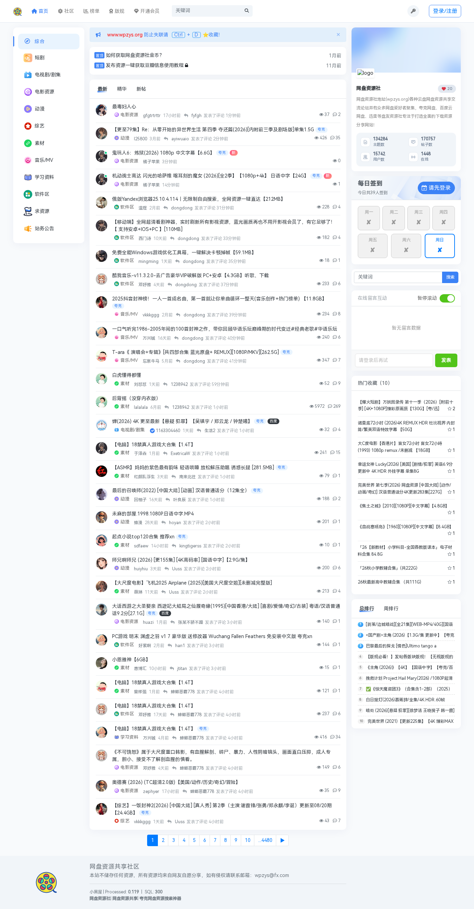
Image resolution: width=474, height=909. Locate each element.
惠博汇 (140, 668)
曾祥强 (140, 691)
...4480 (265, 840)
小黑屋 (96, 892)
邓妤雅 (145, 284)
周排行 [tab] (391, 608)
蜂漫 (138, 522)
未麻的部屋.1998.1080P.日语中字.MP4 (153, 514)
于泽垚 (140, 453)
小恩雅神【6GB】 (131, 659)
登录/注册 (445, 11)
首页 (42, 11)
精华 (122, 89)
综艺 (39, 126)
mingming (149, 261)
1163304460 (168, 430)
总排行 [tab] (366, 608)
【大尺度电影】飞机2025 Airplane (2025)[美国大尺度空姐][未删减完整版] (192, 583)
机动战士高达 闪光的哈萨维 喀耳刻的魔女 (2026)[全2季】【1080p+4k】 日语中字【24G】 (210, 176)
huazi (149, 622)
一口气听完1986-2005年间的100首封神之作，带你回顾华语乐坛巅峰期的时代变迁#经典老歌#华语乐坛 (224, 329)
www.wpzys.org (124, 35)
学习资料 (44, 177)
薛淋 (138, 592)
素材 (39, 143)
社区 (68, 11)
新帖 (141, 89)
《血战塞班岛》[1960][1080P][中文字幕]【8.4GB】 (406, 526)
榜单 (94, 11)
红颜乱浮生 (145, 476)
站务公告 (44, 228)
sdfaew (142, 546)
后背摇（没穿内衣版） (136, 398)
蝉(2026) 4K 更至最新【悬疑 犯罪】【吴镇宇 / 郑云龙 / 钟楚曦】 (182, 421)
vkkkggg (151, 315)
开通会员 (149, 11)
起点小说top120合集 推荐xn (143, 536)
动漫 (39, 108)
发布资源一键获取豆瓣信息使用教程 (145, 65)
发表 (446, 360)
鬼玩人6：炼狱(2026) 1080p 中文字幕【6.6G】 (163, 153)
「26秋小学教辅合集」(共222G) (387, 568)
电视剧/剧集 (48, 74)
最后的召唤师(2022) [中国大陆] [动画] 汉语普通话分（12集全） (180, 490)
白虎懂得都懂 (126, 375)
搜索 (450, 277)
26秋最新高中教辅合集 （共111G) (389, 582)
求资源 (42, 211)
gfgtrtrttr (152, 115)
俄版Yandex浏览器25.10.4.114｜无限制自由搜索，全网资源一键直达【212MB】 (199, 199)
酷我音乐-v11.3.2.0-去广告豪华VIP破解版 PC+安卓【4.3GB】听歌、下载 (190, 275)
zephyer (151, 791)
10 (248, 840)
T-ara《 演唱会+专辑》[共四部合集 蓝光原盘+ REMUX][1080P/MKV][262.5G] (195, 352)
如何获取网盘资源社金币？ (135, 55)
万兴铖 (149, 338)
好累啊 (145, 645)
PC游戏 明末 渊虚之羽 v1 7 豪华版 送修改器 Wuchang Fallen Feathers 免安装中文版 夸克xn (212, 636)
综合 (39, 41)
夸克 (321, 129)
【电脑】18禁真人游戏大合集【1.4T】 (154, 444)
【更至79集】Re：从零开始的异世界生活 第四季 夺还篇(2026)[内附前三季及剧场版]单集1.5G (213, 129)
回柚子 (140, 499)
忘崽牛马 (151, 361)
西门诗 (145, 238)
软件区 (42, 194)
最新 (102, 89)
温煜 (143, 208)
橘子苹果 (152, 161)
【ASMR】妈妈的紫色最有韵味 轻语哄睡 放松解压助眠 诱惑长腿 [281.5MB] (193, 467)
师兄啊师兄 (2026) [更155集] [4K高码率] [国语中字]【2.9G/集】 (181, 560)
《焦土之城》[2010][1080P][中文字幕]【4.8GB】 (403, 506)
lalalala (141, 407)
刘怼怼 (140, 384)
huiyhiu (141, 569)
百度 (273, 421)
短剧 (39, 57)
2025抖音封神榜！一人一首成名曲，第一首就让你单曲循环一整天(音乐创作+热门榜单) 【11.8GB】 (219, 298)
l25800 (141, 139)
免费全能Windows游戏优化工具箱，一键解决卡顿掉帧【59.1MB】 (184, 252)
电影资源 (44, 91)
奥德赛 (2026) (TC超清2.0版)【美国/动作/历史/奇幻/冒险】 (176, 782)
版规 (118, 11)
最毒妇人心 (124, 106)
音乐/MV (44, 160)
